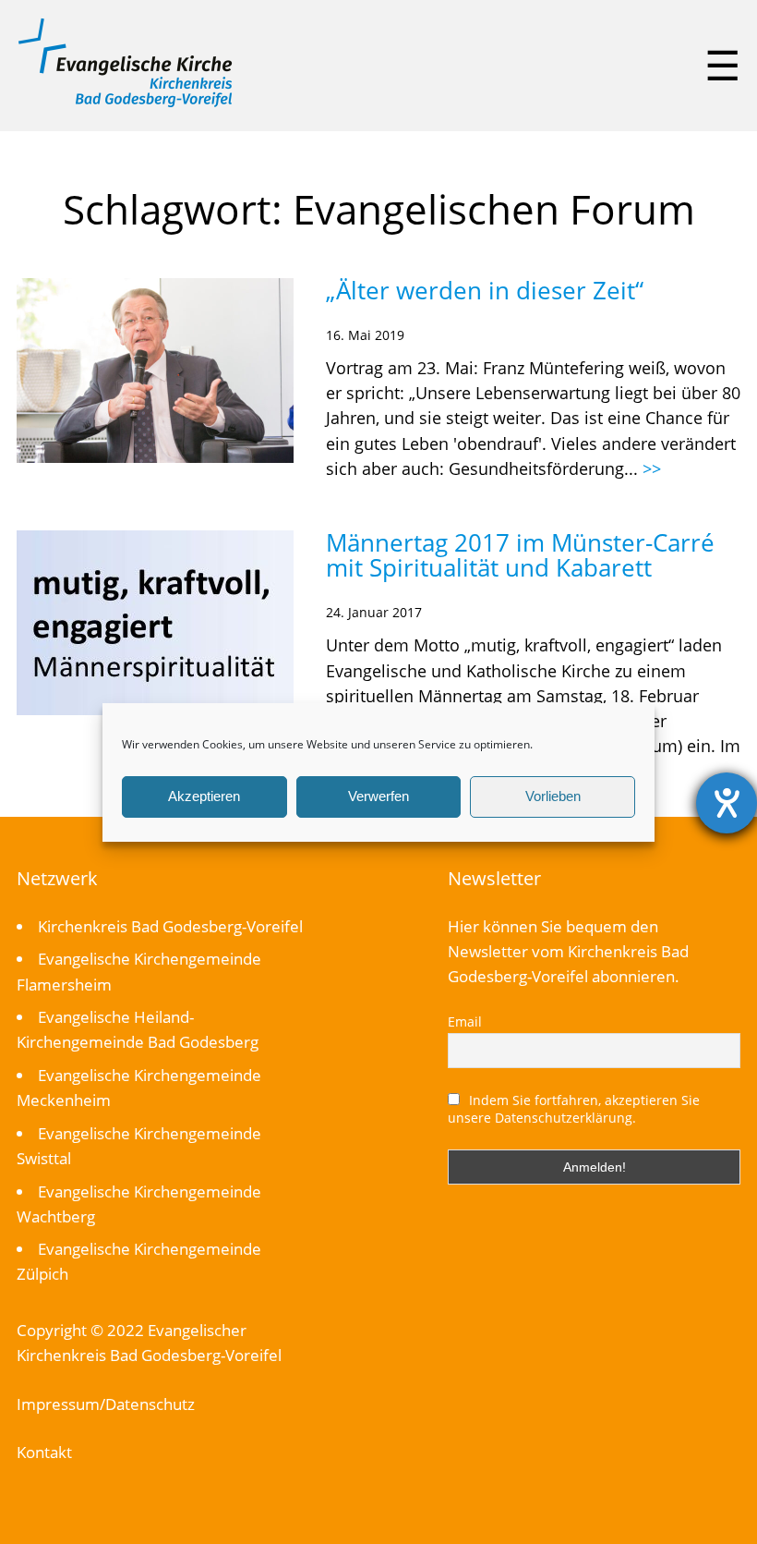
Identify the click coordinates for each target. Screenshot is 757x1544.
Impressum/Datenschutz (106, 1404)
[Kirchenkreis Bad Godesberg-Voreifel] (125, 102)
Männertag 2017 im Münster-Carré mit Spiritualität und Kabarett (520, 555)
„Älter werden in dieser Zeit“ (484, 290)
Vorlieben (553, 796)
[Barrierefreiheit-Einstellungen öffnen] (726, 802)
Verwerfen (378, 796)
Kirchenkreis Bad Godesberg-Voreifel (170, 926)
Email (465, 1021)
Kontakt (44, 1452)
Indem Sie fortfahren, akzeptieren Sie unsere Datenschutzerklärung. (574, 1108)
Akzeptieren (204, 796)
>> (652, 468)
